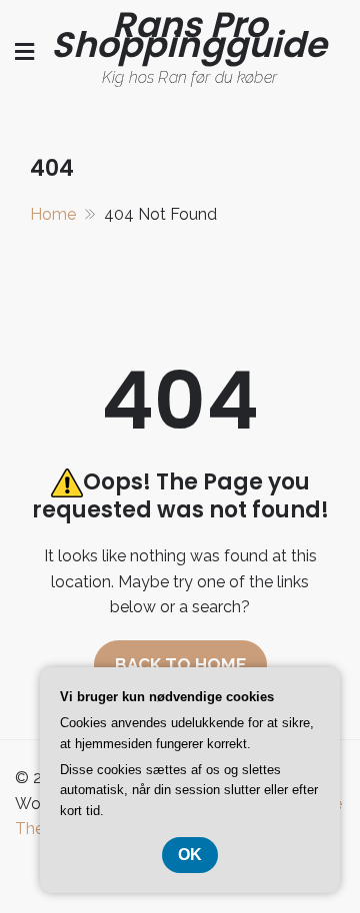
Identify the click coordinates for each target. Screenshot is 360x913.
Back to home (180, 664)
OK (190, 854)
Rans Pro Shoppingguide (189, 34)
